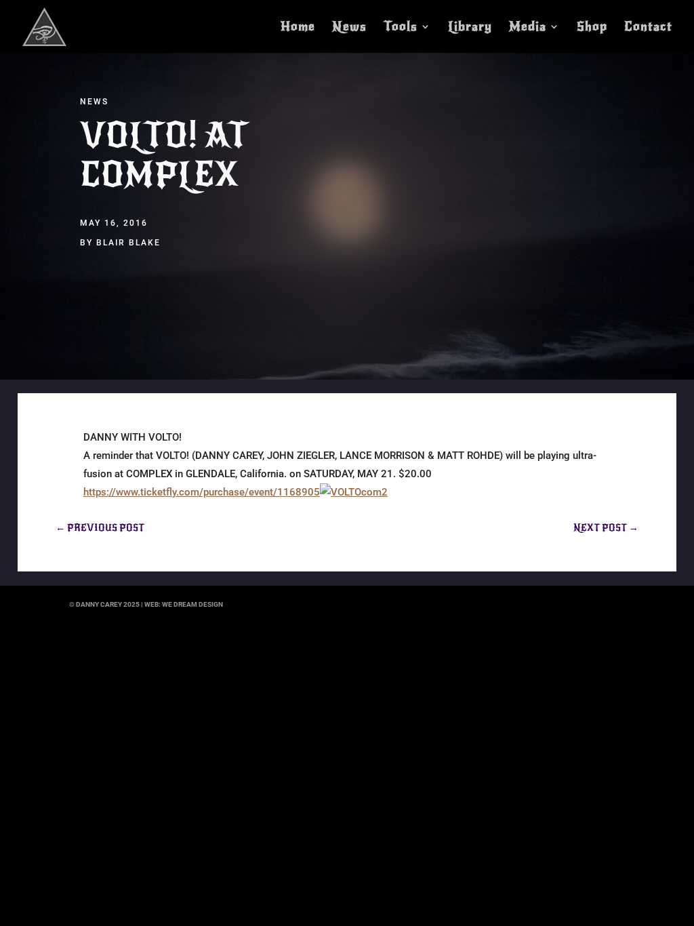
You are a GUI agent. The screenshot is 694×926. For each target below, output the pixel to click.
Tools (400, 28)
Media (527, 28)
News (349, 28)
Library (470, 28)
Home (298, 28)
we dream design (192, 604)
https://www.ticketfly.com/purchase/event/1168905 (201, 492)
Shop (592, 28)
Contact (648, 28)
